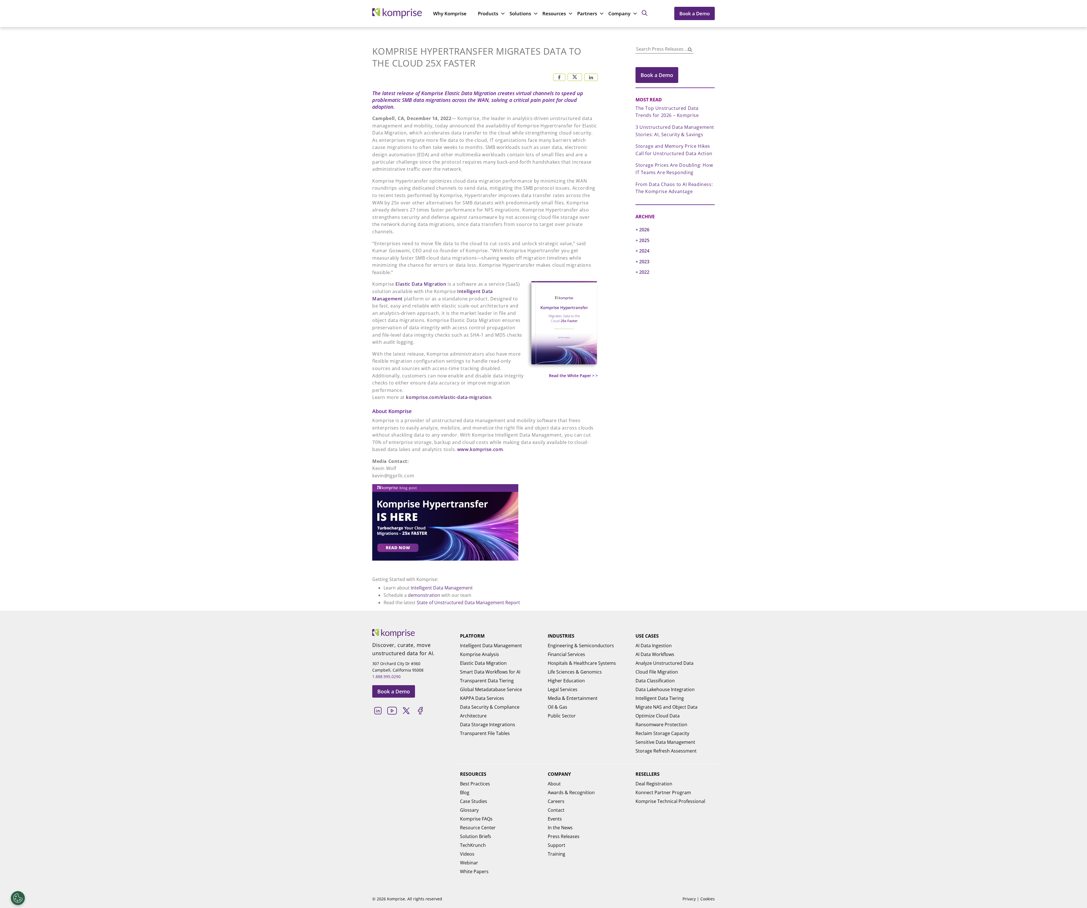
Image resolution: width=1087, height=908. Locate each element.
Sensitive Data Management (665, 742)
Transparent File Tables (485, 733)
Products (488, 13)
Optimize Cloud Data (657, 716)
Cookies (707, 898)
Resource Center (478, 827)
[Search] (690, 49)
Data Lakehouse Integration (665, 689)
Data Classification (655, 681)
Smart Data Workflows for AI (490, 672)
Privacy (689, 898)
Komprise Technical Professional (670, 801)
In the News (560, 827)
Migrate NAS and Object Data (666, 707)
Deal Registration (653, 784)
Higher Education (566, 681)
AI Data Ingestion (653, 645)
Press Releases (563, 836)
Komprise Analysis (479, 654)
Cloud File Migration (656, 672)
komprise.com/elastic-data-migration (448, 397)
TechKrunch (473, 845)
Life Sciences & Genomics (575, 672)
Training (556, 854)
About (554, 784)
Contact (556, 810)
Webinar (469, 863)
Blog (464, 792)
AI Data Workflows (654, 654)
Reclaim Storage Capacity (662, 733)
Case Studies (473, 801)
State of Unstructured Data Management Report (468, 602)
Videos (467, 854)
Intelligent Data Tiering (659, 698)
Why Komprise (450, 13)
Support (556, 845)
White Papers (474, 871)
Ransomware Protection (661, 724)
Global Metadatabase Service (491, 689)
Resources (554, 13)
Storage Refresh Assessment (666, 751)
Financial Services (566, 654)
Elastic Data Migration (420, 284)
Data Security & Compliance (489, 707)
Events (555, 819)
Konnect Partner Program (663, 792)
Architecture (473, 716)
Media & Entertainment (573, 698)
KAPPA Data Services (482, 698)
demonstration (424, 595)
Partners (587, 13)
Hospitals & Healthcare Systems (582, 663)
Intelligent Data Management (442, 588)
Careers (556, 801)
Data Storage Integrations (487, 724)
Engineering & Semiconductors (581, 645)
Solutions (520, 13)
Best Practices (475, 784)
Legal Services (562, 689)
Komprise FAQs (476, 819)
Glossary (469, 810)
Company (619, 13)
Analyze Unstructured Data (664, 663)
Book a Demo (694, 13)
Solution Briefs (475, 836)
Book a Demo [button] (657, 75)
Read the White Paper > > (573, 375)
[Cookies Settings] (18, 898)
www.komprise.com (480, 449)
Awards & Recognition (571, 792)
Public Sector (562, 716)
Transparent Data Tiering (487, 681)
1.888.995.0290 (386, 676)
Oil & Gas (557, 707)
